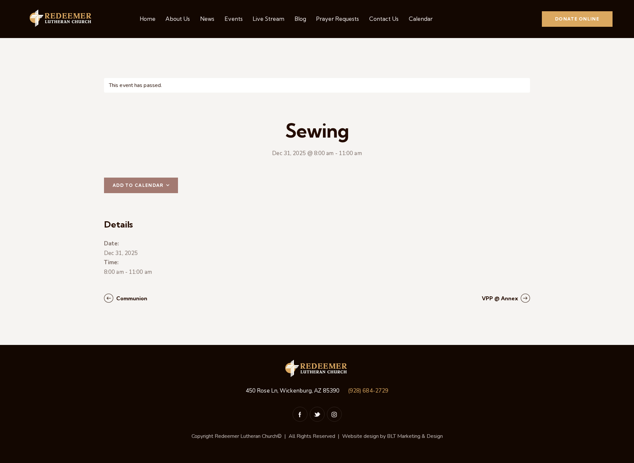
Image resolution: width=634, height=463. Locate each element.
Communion (131, 298)
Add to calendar (138, 185)
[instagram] (334, 414)
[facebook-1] (300, 414)
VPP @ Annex (500, 298)
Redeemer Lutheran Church (246, 436)
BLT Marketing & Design (415, 436)
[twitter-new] (317, 414)
